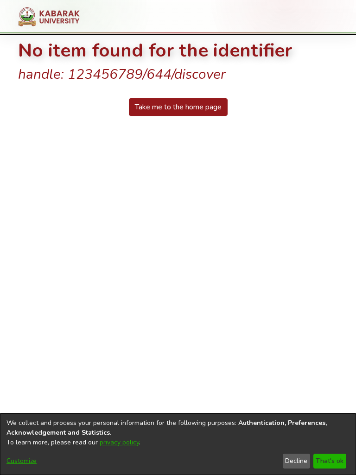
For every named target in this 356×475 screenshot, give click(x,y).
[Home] (52, 16)
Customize (21, 460)
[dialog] (178, 444)
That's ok (329, 460)
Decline (296, 460)
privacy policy (119, 442)
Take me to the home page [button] (178, 107)
